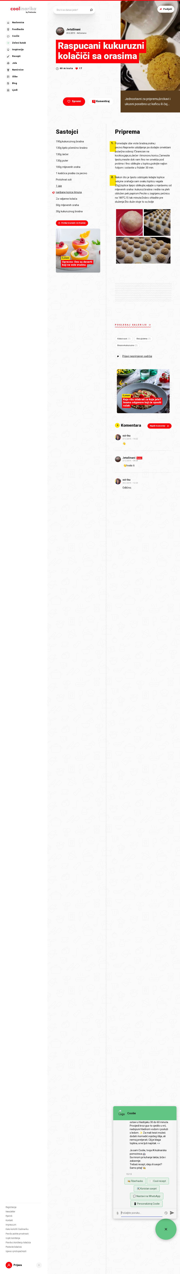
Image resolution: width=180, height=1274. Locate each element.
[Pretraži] (91, 9)
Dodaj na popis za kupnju (73, 223)
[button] (23, 56)
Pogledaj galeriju (131, 325)
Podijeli (167, 9)
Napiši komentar (157, 426)
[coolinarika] (24, 9)
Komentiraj (101, 101)
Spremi (76, 101)
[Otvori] (39, 1265)
